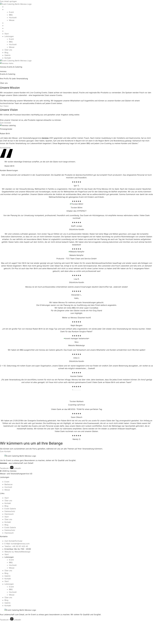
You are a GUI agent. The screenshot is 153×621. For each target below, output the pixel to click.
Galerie (7, 28)
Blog (6, 25)
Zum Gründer (5, 123)
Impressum (9, 514)
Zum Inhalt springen (8, 1)
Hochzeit (13, 17)
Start (6, 7)
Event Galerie (10, 508)
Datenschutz (9, 511)
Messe (11, 20)
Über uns (8, 23)
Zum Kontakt (5, 451)
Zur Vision (4, 106)
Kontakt (7, 31)
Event (11, 12)
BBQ (11, 15)
